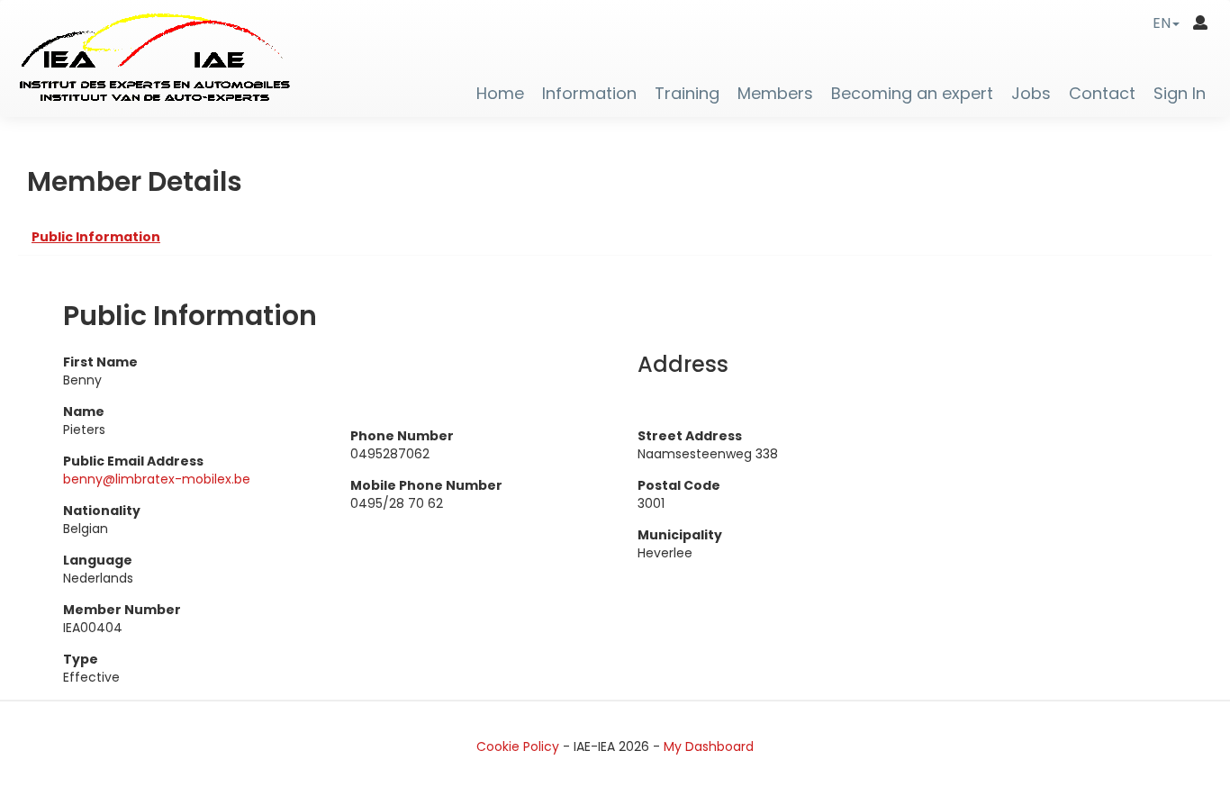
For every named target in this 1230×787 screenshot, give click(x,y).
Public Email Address (133, 461)
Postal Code (679, 485)
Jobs (1031, 94)
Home (500, 94)
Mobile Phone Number (426, 485)
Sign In (1179, 94)
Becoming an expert (912, 94)
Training (687, 94)
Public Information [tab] (96, 237)
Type (80, 659)
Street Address (690, 436)
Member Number (122, 610)
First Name (100, 362)
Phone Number (402, 436)
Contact (1102, 94)
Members (775, 94)
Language (97, 560)
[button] (1166, 23)
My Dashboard (709, 746)
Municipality (680, 535)
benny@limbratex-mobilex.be (156, 479)
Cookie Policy (517, 746)
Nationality (101, 511)
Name (83, 412)
